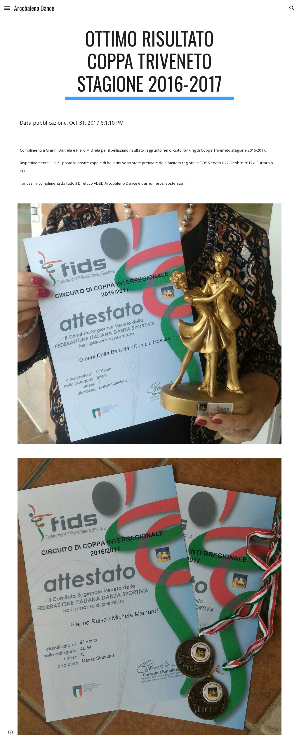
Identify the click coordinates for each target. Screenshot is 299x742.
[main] (149, 63)
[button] (7, 8)
